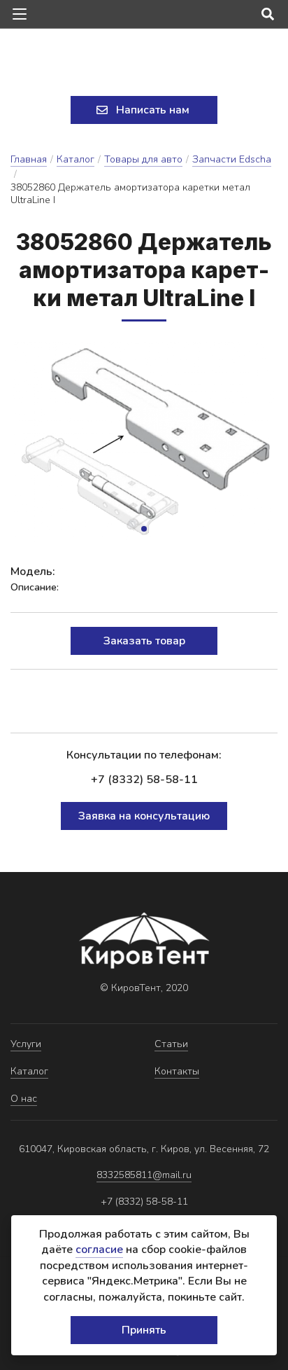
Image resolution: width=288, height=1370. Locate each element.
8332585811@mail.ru (144, 1175)
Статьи (171, 1044)
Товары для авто (143, 159)
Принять (144, 1330)
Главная (28, 159)
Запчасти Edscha (231, 159)
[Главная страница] (144, 64)
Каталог (75, 159)
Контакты (176, 1071)
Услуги (25, 1044)
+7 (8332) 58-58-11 (144, 779)
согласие (99, 1249)
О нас (23, 1098)
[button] (144, 529)
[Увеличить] (144, 442)
